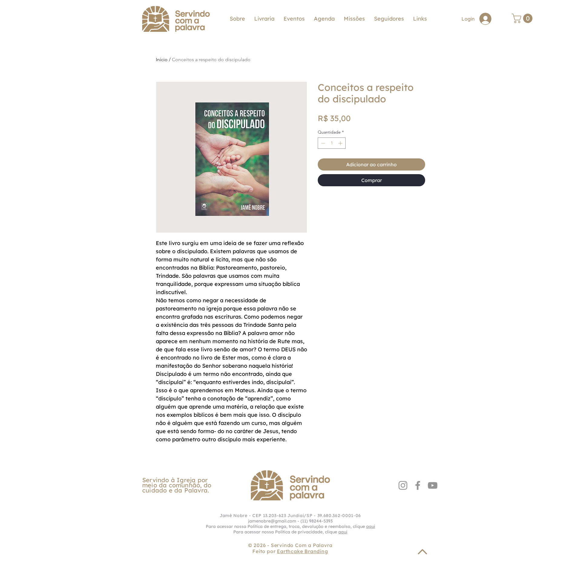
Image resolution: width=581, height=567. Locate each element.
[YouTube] (432, 485)
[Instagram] (403, 485)
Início (162, 59)
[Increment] (341, 143)
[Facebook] (418, 485)
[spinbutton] (331, 143)
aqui (370, 526)
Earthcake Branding (302, 551)
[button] (420, 18)
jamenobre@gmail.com (272, 521)
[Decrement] (322, 143)
